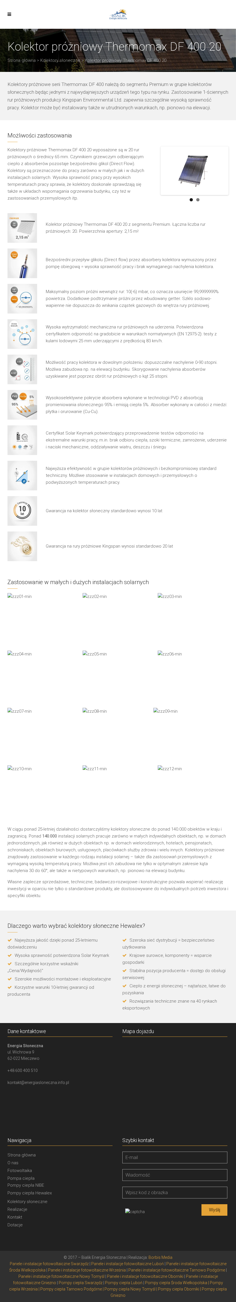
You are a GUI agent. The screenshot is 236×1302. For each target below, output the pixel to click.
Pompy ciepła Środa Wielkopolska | (177, 1282)
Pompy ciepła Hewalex (29, 1193)
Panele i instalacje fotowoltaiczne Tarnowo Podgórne (176, 1270)
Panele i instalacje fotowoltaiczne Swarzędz (49, 1263)
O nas (12, 1162)
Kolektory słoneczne (60, 60)
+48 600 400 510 (22, 1070)
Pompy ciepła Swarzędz (80, 1282)
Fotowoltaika (19, 1170)
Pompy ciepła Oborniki (178, 1289)
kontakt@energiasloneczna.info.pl (38, 1082)
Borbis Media (160, 1257)
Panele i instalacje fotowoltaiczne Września (87, 1270)
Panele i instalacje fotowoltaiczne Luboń (127, 1263)
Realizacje (17, 1209)
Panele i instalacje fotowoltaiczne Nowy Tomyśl (61, 1276)
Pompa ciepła (21, 1178)
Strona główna (21, 60)
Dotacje (15, 1225)
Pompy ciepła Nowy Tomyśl (129, 1289)
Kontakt (14, 1217)
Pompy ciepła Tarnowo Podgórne (71, 1289)
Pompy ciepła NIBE (25, 1185)
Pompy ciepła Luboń (123, 1282)
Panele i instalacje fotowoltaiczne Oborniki (145, 1276)
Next (218, 170)
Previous (170, 170)
